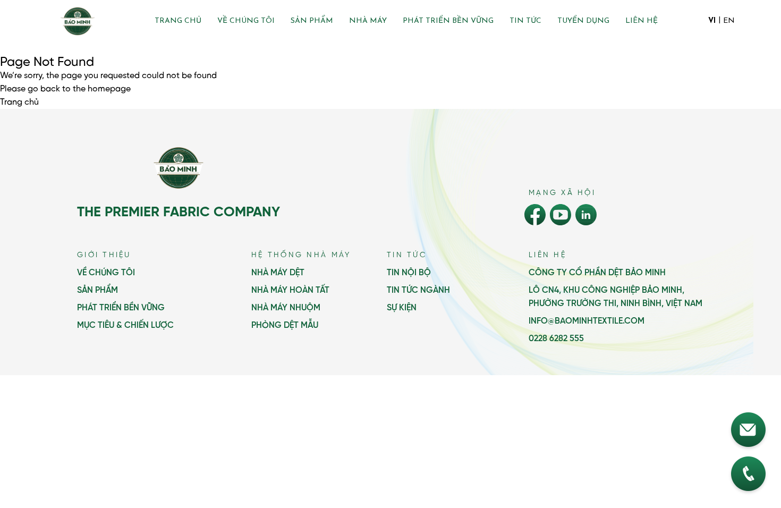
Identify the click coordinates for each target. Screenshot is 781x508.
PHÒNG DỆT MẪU (284, 325)
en (729, 21)
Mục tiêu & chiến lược (125, 325)
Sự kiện (402, 307)
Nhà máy (368, 21)
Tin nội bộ (409, 272)
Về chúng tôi (246, 21)
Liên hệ (641, 21)
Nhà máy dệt (277, 272)
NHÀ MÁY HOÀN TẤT (290, 290)
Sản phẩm (312, 21)
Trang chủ (178, 21)
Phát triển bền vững (448, 21)
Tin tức (525, 21)
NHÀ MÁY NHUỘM (285, 307)
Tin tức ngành (418, 290)
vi (712, 21)
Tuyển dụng (583, 21)
